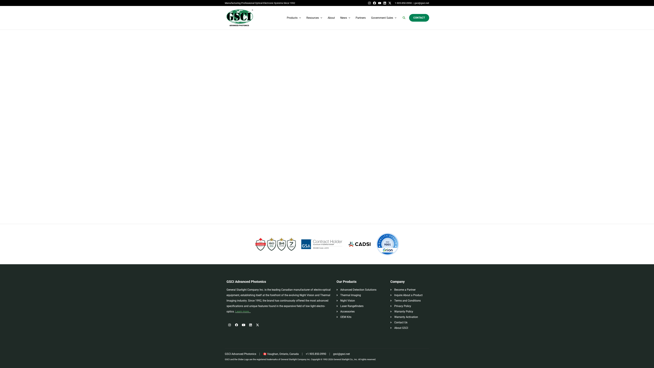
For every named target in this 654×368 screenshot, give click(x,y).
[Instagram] (369, 3)
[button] (299, 17)
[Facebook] (374, 3)
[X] (389, 3)
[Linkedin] (384, 3)
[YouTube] (379, 3)
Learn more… (243, 311)
